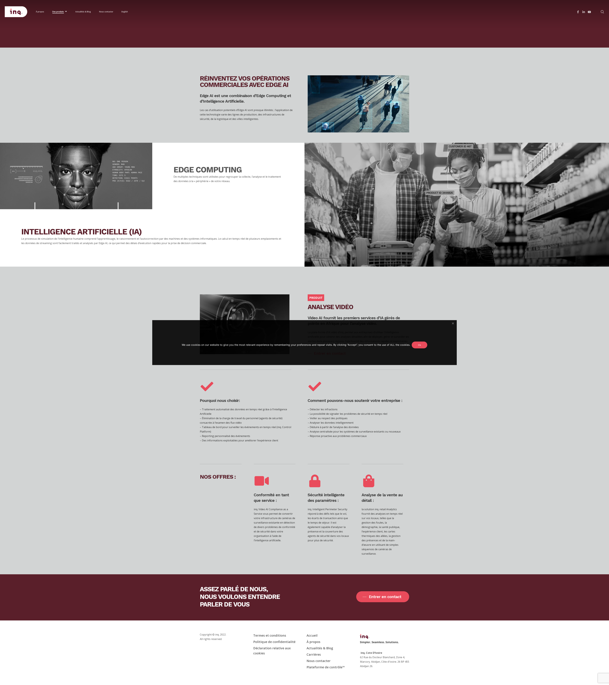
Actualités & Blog (320, 648)
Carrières (314, 654)
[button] (383, 597)
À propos (313, 642)
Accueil (312, 635)
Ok (419, 345)
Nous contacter (319, 661)
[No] (452, 323)
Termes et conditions (269, 635)
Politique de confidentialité (274, 642)
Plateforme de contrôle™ (326, 667)
